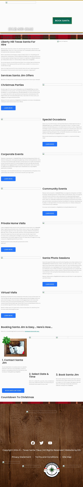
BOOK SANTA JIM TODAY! (13, 390)
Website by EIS (73, 450)
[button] (62, 12)
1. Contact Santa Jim (12, 361)
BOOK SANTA (62, 20)
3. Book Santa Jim (67, 374)
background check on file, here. (32, 331)
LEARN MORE (8, 108)
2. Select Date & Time (39, 375)
